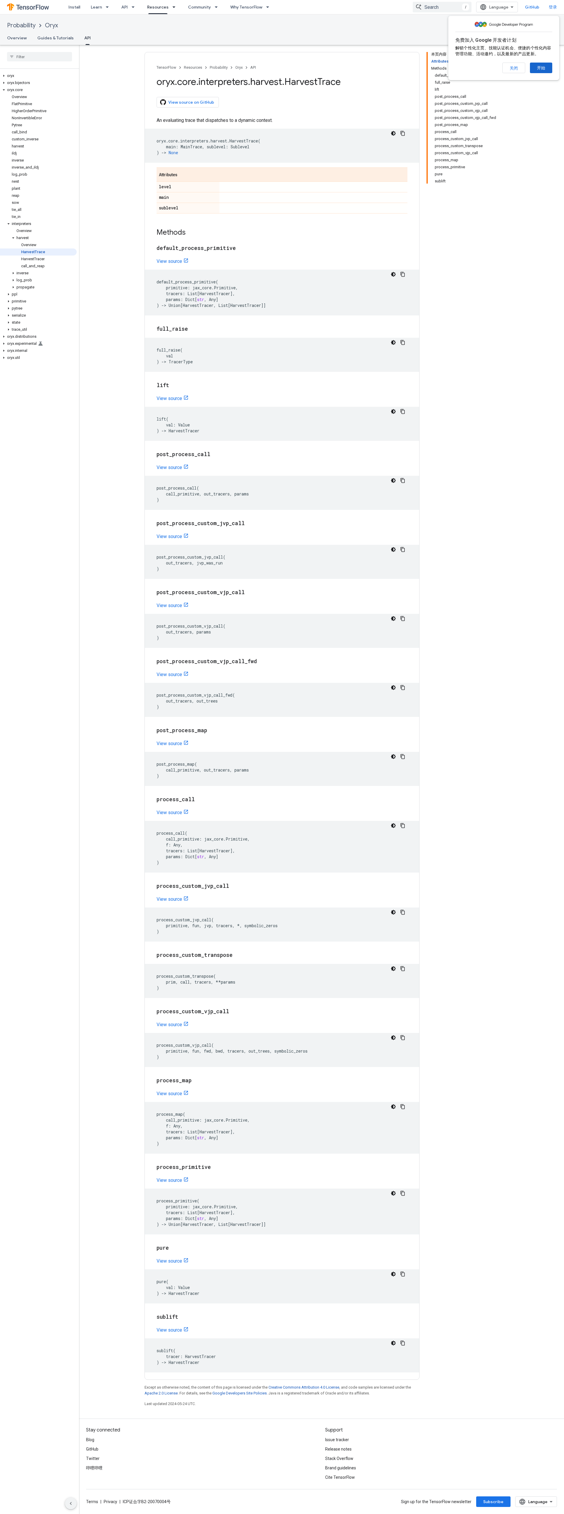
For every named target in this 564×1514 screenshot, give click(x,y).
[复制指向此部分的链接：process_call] (201, 799)
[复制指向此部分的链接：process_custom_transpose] (238, 955)
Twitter (93, 1458)
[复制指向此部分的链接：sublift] (184, 1317)
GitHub (532, 7)
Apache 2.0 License (161, 1393)
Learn (96, 7)
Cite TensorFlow (340, 1477)
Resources (158, 7)
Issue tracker (337, 1439)
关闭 (514, 68)
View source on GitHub (191, 102)
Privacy (110, 1501)
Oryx (51, 25)
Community (199, 7)
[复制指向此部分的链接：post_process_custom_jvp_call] (250, 523)
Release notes (338, 1449)
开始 (541, 67)
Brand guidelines (340, 1468)
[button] (38, 75)
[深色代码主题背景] (393, 133)
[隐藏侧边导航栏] (71, 1503)
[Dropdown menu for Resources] (176, 7)
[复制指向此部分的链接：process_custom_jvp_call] (235, 886)
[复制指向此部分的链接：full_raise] (194, 329)
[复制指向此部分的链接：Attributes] (183, 175)
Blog (90, 1439)
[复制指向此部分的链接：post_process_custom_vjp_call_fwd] (263, 661)
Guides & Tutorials (55, 38)
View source (169, 261)
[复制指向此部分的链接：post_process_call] (216, 454)
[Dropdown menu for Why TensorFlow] (269, 7)
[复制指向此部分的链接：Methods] (191, 232)
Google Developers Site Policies (239, 1393)
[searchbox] (39, 56)
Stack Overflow (339, 1458)
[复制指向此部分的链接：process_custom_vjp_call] (235, 1011)
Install (74, 7)
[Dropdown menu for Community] (218, 7)
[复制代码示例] (402, 133)
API (124, 7)
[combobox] (442, 7)
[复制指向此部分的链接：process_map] (197, 1080)
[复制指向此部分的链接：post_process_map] (213, 730)
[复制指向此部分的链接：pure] (175, 1248)
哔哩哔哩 (94, 1468)
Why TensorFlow (246, 7)
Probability (21, 25)
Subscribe (493, 1501)
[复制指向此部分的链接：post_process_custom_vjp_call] (250, 592)
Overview (17, 38)
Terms (92, 1501)
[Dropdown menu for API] (135, 7)
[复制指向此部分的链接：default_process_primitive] (242, 248)
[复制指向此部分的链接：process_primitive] (217, 1167)
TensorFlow (166, 67)
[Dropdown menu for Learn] (109, 7)
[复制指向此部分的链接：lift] (175, 385)
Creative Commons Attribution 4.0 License (303, 1387)
